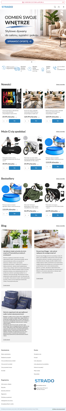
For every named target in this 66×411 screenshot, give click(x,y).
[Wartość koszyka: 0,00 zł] (59, 6)
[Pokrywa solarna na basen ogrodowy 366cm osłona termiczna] (54, 146)
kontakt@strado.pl (41, 385)
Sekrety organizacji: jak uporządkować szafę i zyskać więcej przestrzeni (15, 313)
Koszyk (36, 357)
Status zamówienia (5, 354)
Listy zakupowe (38, 360)
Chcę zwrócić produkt (6, 364)
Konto (36, 350)
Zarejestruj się (37, 354)
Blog (3, 225)
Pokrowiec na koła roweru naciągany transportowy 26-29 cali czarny (11, 159)
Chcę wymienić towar (6, 367)
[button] (2, 35)
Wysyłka (3, 387)
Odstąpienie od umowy (7, 400)
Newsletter (37, 374)
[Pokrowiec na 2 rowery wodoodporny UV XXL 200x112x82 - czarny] (54, 193)
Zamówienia (5, 350)
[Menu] (63, 6)
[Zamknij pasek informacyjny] (63, 2)
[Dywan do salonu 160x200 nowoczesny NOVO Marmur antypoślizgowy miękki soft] (33, 98)
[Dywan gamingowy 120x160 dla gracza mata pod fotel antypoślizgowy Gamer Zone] (11, 98)
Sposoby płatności (5, 390)
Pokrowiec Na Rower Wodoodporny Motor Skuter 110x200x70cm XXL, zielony (31, 206)
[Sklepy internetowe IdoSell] (58, 409)
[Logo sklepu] (7, 7)
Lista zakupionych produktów (41, 364)
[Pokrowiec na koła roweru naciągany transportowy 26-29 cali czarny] (11, 146)
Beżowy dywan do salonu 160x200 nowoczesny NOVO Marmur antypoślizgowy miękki (54, 112)
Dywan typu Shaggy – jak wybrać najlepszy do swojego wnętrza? (46, 252)
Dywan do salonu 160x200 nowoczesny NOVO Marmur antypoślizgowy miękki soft (31, 112)
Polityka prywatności (6, 397)
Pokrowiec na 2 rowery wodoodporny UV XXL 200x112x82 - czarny (54, 206)
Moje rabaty (37, 370)
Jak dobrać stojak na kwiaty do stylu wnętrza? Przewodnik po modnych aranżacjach (14, 253)
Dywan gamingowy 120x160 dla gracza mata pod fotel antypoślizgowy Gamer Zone (10, 112)
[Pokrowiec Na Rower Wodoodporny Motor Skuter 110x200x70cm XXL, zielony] (33, 193)
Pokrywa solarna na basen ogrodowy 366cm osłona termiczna (54, 158)
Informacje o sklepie (6, 384)
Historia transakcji (38, 367)
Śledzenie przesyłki (6, 357)
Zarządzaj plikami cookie (7, 404)
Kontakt (3, 370)
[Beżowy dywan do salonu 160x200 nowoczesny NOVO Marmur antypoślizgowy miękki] (54, 98)
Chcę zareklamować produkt (8, 360)
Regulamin (4, 394)
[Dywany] (33, 35)
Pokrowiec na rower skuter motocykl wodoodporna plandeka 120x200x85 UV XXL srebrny (32, 159)
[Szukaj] (55, 6)
